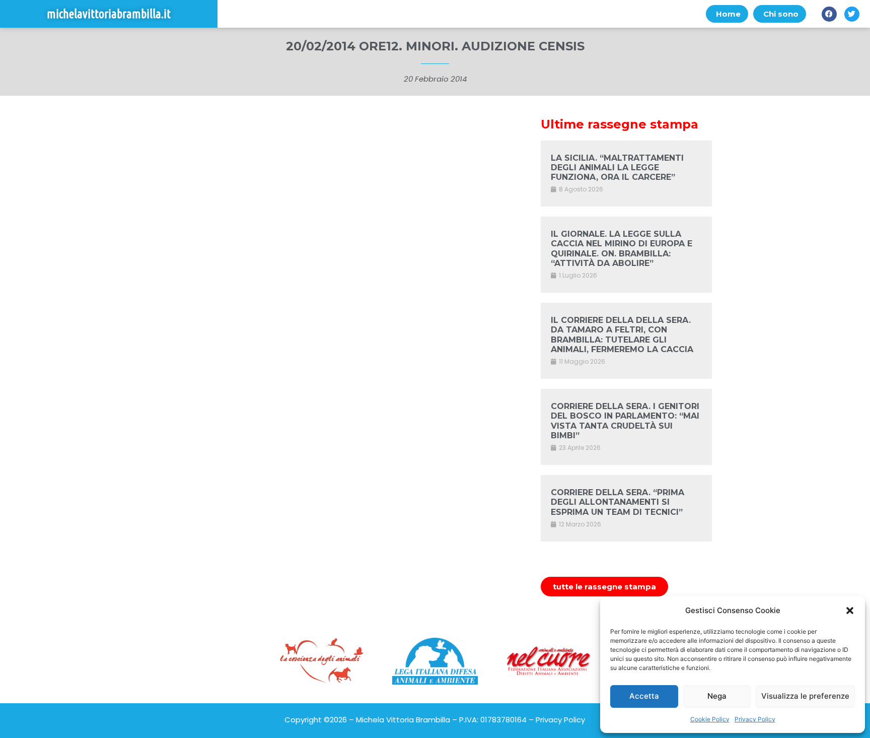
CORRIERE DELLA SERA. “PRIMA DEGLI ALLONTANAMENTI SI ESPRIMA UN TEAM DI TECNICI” (617, 502)
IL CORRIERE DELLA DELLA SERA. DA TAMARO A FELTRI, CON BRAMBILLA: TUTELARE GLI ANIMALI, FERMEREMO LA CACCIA (622, 334)
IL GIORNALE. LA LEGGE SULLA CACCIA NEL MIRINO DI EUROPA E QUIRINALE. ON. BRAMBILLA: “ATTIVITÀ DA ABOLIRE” (621, 248)
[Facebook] (829, 14)
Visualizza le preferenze (805, 696)
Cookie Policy (710, 719)
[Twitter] (851, 14)
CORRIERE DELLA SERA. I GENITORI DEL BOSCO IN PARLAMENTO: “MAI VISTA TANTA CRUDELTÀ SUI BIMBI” (625, 420)
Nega (717, 696)
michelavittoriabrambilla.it (109, 14)
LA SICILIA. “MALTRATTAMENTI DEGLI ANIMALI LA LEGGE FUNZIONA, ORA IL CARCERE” (617, 167)
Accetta (644, 696)
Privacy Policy (755, 719)
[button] (850, 611)
